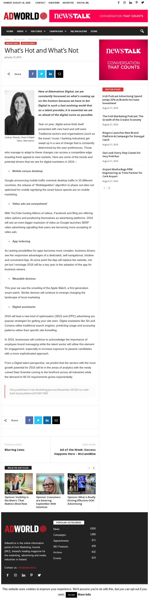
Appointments (61, 540)
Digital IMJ (82, 2)
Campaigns (56, 31)
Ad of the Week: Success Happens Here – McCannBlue (75, 452)
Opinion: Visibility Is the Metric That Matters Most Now (17, 500)
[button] (142, 31)
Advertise (68, 2)
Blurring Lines (14, 450)
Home (9, 31)
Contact (40, 2)
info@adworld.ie (27, 567)
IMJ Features (19, 39)
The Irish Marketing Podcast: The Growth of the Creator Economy (122, 117)
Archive (57, 552)
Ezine (94, 31)
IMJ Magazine (78, 31)
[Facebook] (118, 3)
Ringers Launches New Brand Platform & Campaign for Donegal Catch (123, 136)
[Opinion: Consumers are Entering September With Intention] (50, 483)
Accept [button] (71, 595)
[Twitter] (142, 3)
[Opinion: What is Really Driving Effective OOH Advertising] (82, 483)
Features (36, 31)
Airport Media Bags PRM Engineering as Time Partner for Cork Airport (122, 173)
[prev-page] (89, 468)
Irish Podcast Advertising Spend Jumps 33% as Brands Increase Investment (122, 99)
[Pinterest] (136, 3)
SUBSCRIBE (54, 2)
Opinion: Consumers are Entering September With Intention (48, 502)
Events (57, 558)
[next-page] (94, 468)
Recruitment (28, 43)
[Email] (59, 74)
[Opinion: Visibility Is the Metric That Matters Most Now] (19, 483)
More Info (84, 594)
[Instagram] (124, 3)
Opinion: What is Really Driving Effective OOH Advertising (81, 500)
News (20, 31)
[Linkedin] (130, 3)
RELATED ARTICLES (18, 467)
